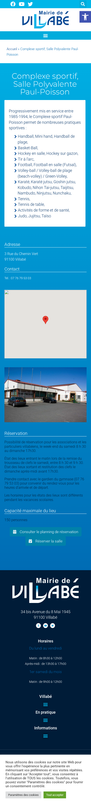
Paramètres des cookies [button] (23, 795)
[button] (85, 17)
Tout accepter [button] (54, 795)
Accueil (12, 49)
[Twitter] (31, 4)
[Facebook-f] (38, 625)
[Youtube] (22, 4)
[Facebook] (13, 4)
